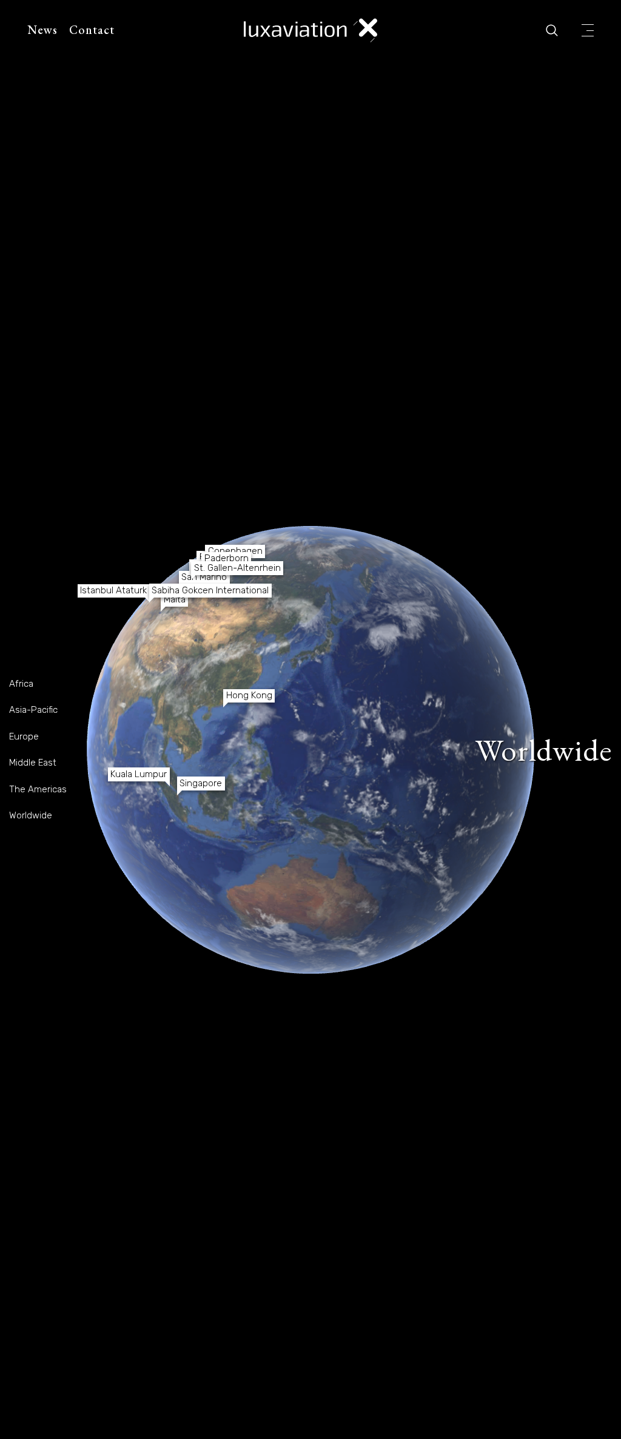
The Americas (38, 789)
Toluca (108, 680)
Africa (21, 683)
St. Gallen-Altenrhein (462, 589)
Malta (465, 630)
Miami (143, 667)
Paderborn (430, 575)
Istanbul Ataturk (432, 605)
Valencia (385, 621)
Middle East (32, 762)
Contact (92, 30)
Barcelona (386, 613)
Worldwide (30, 815)
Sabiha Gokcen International (530, 605)
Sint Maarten (196, 711)
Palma (429, 620)
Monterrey (125, 654)
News (42, 30)
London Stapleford (338, 573)
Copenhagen (433, 563)
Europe (24, 736)
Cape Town (431, 906)
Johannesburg (526, 873)
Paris (410, 586)
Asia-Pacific (33, 709)
